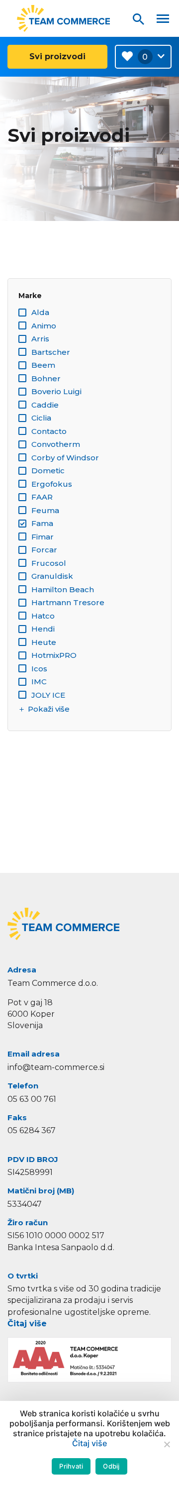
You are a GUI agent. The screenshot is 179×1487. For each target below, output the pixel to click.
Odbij (111, 1466)
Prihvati (71, 1466)
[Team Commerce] (63, 18)
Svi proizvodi (57, 56)
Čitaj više (27, 1323)
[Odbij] (167, 1444)
